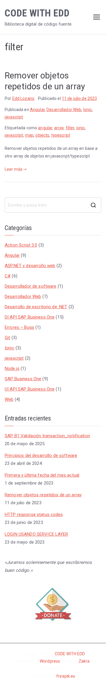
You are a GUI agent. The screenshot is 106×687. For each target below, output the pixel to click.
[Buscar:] (53, 205)
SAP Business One (23, 378)
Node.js (12, 368)
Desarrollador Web (64, 109)
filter (70, 127)
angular (45, 127)
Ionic (87, 109)
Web (9, 399)
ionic (80, 127)
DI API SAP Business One (29, 317)
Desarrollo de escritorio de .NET (36, 306)
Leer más (13, 169)
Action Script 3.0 (21, 245)
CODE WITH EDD (37, 13)
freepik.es (65, 676)
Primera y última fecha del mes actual (42, 475)
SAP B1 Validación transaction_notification (47, 435)
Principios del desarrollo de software (41, 455)
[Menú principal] (96, 17)
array (59, 127)
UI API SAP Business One (29, 389)
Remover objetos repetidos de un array (43, 494)
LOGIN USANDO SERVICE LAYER (36, 534)
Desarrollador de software (31, 286)
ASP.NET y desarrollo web (30, 265)
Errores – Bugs (19, 327)
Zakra (84, 661)
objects (42, 135)
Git (7, 337)
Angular (37, 109)
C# (8, 276)
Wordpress (50, 661)
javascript (14, 117)
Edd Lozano (23, 98)
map (29, 135)
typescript (60, 135)
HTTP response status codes (34, 514)
